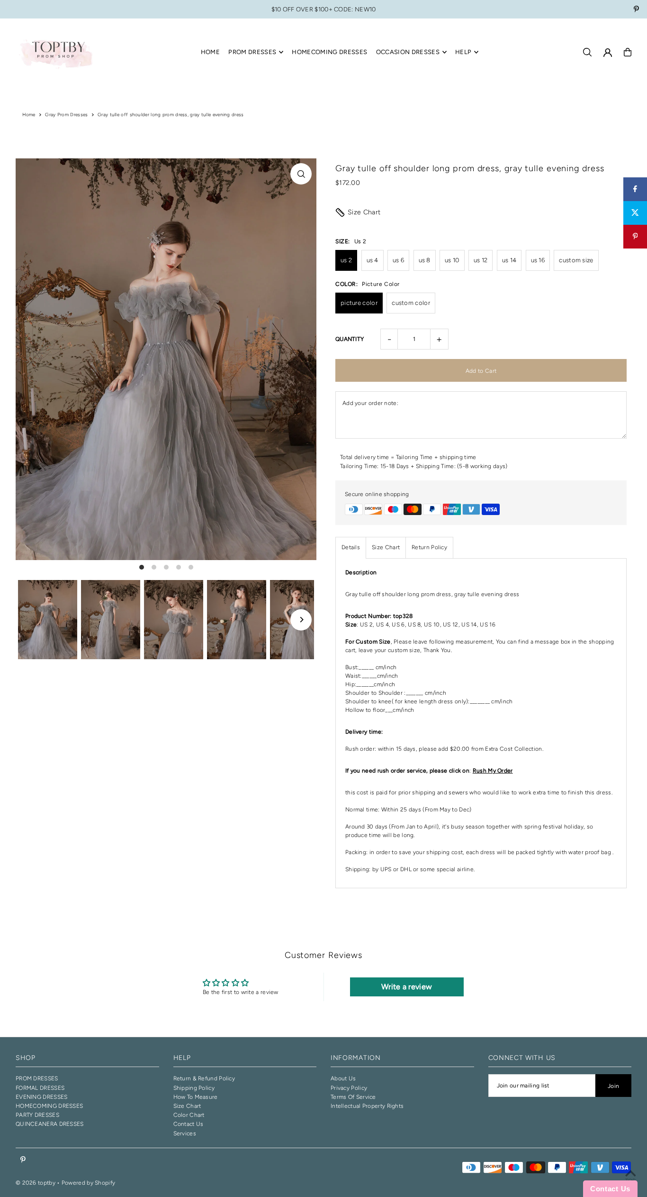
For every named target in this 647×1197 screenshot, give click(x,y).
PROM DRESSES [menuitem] (252, 51)
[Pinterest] (636, 10)
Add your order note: (370, 403)
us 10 (452, 260)
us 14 (509, 260)
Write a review (406, 986)
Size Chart (364, 212)
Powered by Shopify (88, 1182)
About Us (343, 1078)
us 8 (425, 260)
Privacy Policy (349, 1088)
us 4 (372, 260)
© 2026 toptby (35, 1182)
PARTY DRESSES (37, 1115)
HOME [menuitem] (210, 51)
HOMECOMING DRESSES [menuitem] (329, 51)
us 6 (398, 260)
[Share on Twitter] (635, 213)
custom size (576, 260)
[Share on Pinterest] (635, 237)
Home (29, 114)
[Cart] (627, 52)
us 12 (481, 260)
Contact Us (188, 1124)
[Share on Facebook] (635, 189)
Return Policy (429, 547)
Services (184, 1133)
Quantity (349, 339)
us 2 (346, 260)
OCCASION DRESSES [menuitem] (408, 51)
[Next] (301, 619)
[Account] (607, 52)
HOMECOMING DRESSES (49, 1106)
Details (350, 547)
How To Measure (195, 1097)
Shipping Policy (194, 1088)
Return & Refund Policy (204, 1078)
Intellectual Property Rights (367, 1106)
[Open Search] (587, 52)
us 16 (538, 260)
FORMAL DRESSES (40, 1088)
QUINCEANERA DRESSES (50, 1124)
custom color (411, 302)
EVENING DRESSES (42, 1097)
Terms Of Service (353, 1097)
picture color (359, 302)
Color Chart (189, 1115)
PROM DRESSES (37, 1078)
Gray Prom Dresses (66, 114)
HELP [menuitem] (463, 51)
